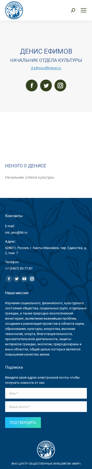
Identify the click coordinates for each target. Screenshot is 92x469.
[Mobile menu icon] (83, 10)
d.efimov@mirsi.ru (46, 68)
